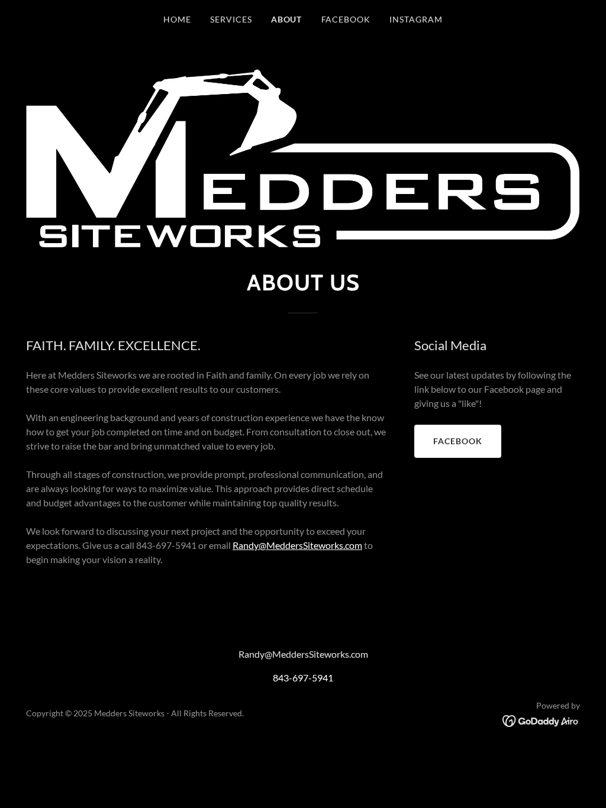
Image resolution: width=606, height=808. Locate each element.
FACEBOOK (457, 441)
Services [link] (231, 19)
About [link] (286, 19)
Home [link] (177, 19)
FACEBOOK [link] (346, 19)
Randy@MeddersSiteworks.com (297, 545)
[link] (541, 719)
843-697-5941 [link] (303, 677)
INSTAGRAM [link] (416, 19)
